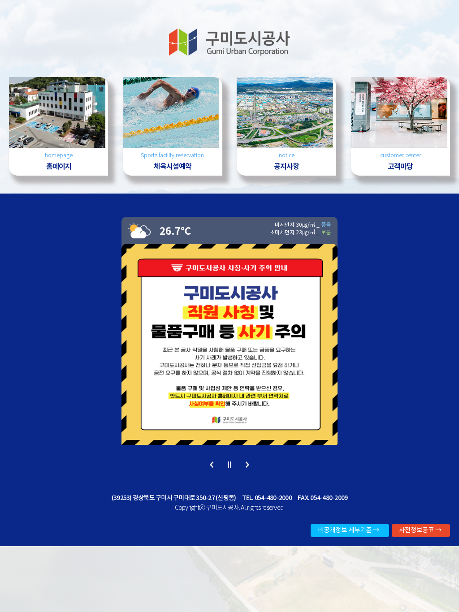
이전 (211, 465)
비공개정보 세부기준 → (348, 530)
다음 (247, 465)
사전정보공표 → (420, 530)
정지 (229, 465)
